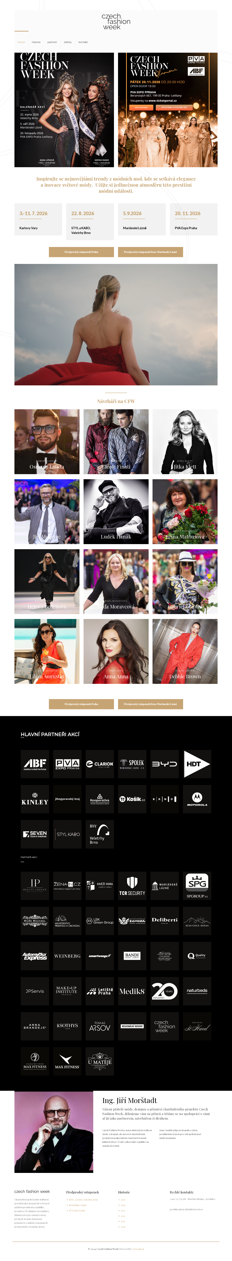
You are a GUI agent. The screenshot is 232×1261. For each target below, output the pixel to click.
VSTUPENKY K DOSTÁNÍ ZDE (174, 107)
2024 (123, 1205)
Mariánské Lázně (135, 228)
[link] (35, 764)
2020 (123, 1226)
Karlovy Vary (29, 228)
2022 (123, 1215)
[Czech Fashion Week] (116, 21)
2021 (123, 1221)
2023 (123, 1210)
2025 (123, 1199)
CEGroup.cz (138, 1248)
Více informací (141, 107)
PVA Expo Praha (186, 228)
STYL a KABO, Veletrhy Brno (83, 1199)
